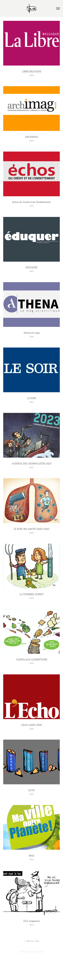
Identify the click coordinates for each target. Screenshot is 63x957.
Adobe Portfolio (37, 952)
